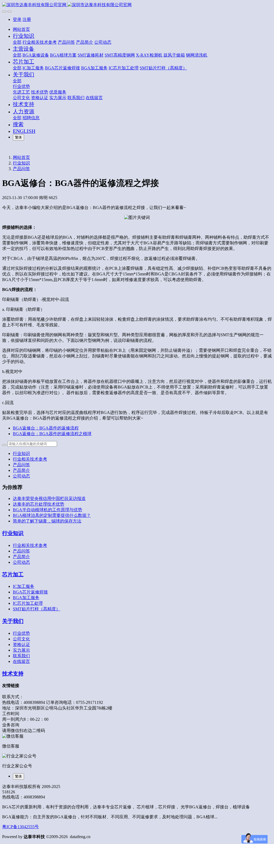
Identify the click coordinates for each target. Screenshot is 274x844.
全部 (17, 42)
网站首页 (21, 29)
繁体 (18, 137)
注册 (26, 19)
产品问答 (21, 168)
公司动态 (21, 476)
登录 (17, 19)
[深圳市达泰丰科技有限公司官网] (137, 5)
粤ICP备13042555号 (20, 826)
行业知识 (21, 163)
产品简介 (21, 470)
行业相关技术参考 (30, 459)
